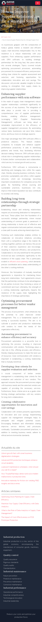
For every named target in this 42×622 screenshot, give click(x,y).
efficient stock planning (19, 261)
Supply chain (7, 37)
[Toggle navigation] (37, 3)
